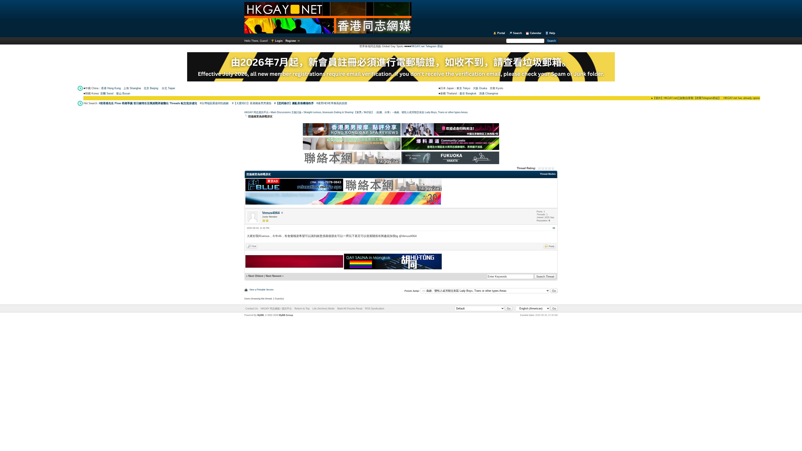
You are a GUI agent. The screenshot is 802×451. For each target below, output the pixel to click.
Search (517, 33)
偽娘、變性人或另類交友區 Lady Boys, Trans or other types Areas (431, 112)
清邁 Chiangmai (488, 93)
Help (552, 33)
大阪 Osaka (480, 88)
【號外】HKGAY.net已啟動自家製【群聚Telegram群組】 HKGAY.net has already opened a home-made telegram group (708, 98)
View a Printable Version (261, 289)
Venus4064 (271, 213)
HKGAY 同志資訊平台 (256, 112)
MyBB (260, 315)
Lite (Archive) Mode (323, 308)
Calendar (535, 33)
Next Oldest (255, 275)
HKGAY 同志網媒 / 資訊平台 (276, 308)
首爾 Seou (106, 93)
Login (279, 40)
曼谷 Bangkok (467, 93)
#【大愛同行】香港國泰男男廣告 (252, 103)
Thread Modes (548, 174)
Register (291, 40)
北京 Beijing (151, 88)
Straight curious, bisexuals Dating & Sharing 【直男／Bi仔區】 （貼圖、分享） (347, 112)
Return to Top (302, 308)
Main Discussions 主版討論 (286, 112)
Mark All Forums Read (349, 308)
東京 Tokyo (463, 88)
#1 (554, 228)
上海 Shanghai (132, 88)
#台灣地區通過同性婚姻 (214, 103)
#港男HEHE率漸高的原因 (331, 103)
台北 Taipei (168, 88)
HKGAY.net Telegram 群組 (427, 46)
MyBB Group (286, 315)
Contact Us (251, 308)
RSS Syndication (374, 308)
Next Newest (273, 275)
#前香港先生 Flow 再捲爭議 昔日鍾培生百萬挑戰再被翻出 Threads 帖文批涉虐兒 (148, 103)
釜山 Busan (123, 93)
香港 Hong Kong (111, 88)
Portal (501, 33)
